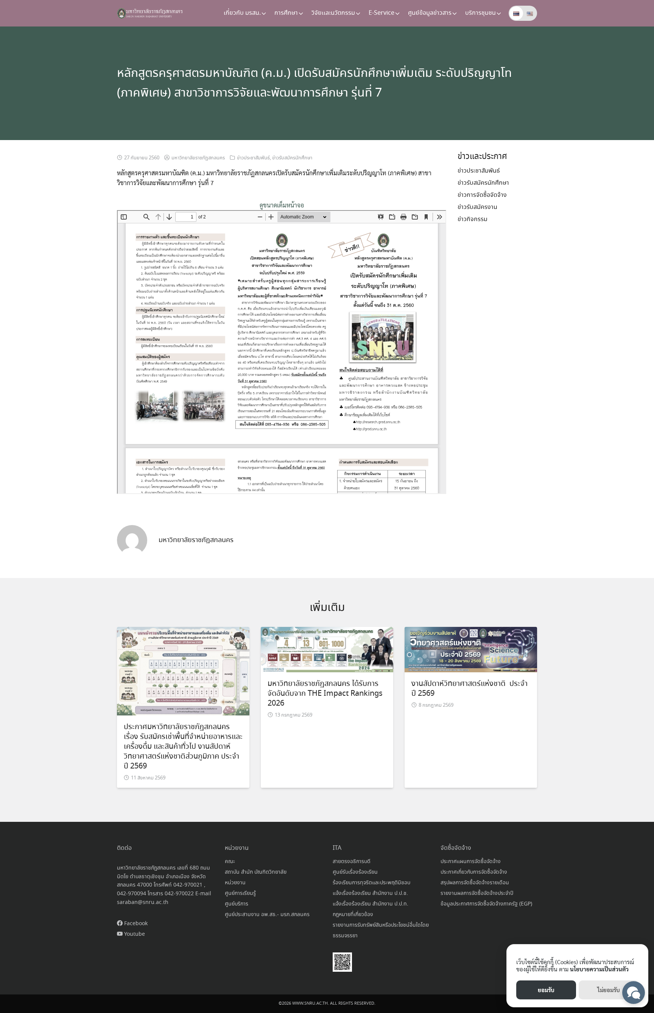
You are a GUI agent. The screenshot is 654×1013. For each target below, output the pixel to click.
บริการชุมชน (480, 13)
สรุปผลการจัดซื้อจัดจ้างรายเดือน (475, 883)
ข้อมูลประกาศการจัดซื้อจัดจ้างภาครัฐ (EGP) (486, 904)
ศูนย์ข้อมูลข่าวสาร (430, 13)
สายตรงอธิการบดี (352, 861)
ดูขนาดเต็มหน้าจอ (282, 205)
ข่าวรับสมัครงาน (477, 207)
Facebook (135, 923)
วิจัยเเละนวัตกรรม (333, 13)
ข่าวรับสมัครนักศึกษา (292, 158)
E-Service (381, 13)
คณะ (230, 861)
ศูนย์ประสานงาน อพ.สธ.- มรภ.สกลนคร (267, 914)
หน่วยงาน (235, 883)
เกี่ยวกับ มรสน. (242, 13)
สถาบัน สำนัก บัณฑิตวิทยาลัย (256, 872)
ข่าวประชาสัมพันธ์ (253, 158)
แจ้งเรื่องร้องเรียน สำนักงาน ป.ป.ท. (370, 904)
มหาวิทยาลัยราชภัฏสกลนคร (198, 158)
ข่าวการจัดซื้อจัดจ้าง (482, 195)
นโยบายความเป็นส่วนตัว (599, 968)
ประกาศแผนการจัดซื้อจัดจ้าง (471, 861)
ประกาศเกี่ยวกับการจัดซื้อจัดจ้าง (474, 872)
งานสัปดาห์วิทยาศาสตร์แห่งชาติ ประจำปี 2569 (469, 688)
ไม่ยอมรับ (608, 989)
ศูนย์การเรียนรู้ (240, 893)
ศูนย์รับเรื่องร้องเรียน (355, 872)
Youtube (134, 934)
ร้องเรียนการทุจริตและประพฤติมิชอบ (371, 883)
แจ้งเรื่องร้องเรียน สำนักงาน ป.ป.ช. (370, 893)
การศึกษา (286, 13)
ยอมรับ (546, 989)
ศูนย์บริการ (236, 904)
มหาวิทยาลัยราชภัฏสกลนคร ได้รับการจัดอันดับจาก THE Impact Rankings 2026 (325, 693)
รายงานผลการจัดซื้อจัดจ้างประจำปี (477, 893)
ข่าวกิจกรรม (472, 219)
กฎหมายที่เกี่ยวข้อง (353, 914)
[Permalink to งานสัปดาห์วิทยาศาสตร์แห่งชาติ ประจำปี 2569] (471, 649)
